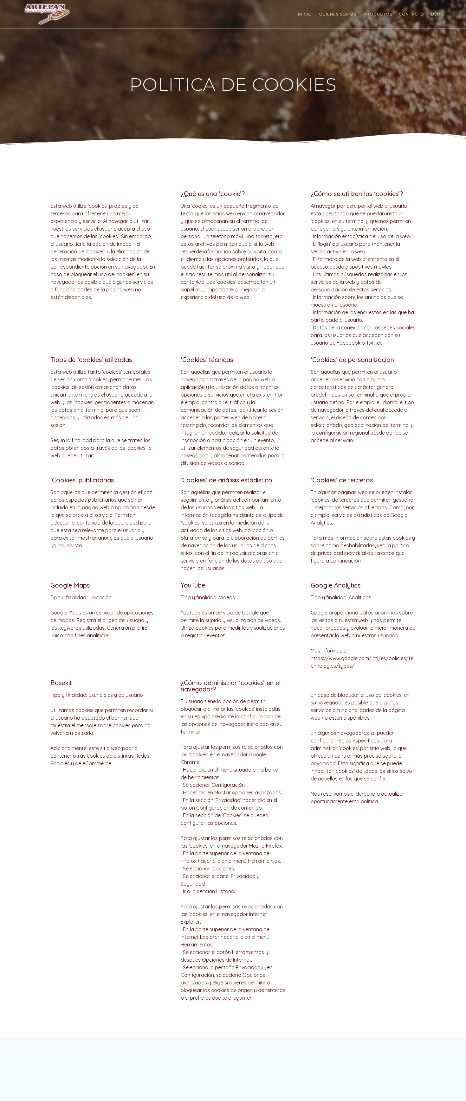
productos (377, 14)
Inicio (305, 14)
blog (437, 14)
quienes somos (337, 14)
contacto (411, 14)
